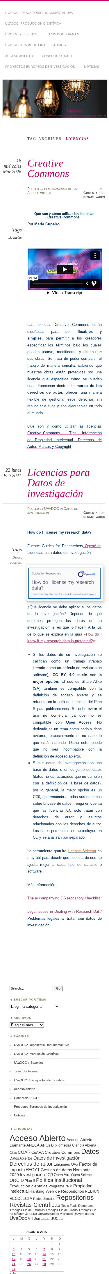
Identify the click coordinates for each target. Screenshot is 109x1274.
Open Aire (62, 1175)
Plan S (30, 1180)
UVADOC (51, 509)
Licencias (15, 237)
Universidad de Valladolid (55, 1213)
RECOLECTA (21, 1198)
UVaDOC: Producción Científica (33, 23)
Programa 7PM (60, 1186)
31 (13, 1269)
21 (44, 1259)
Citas (13, 1152)
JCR (49, 1175)
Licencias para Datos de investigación (58, 482)
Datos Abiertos (21, 1158)
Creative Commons (48, 168)
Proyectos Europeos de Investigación (40, 66)
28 (44, 1264)
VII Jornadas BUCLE (45, 1218)
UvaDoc (18, 1218)
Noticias (91, 66)
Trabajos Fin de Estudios (27, 1210)
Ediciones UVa (65, 1164)
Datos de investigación (57, 1158)
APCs (45, 1145)
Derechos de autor (31, 1164)
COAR (24, 1152)
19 (29, 1259)
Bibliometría (61, 1145)
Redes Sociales (44, 1198)
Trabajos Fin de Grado (62, 1210)
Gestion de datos (56, 1169)
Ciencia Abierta (84, 1145)
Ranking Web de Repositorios (56, 1191)
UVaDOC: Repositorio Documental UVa (39, 12)
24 (13, 1264)
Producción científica (29, 1186)
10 (13, 1254)
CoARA (37, 1152)
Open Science (82, 1175)
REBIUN (92, 1191)
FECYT (33, 1169)
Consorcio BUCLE (57, 56)
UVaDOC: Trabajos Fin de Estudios (35, 45)
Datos (16, 557)
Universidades (84, 1213)
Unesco (31, 1213)
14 (44, 1254)
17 (13, 1259)
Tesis (65, 1205)
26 (29, 1264)
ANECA (33, 1145)
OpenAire (92, 546)
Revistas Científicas (35, 1205)
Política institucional (59, 1180)
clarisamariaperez (59, 189)
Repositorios (75, 1197)
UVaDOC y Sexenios (21, 34)
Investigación (32, 1174)
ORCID (17, 1180)
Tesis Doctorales (63, 34)
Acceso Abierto (19, 56)
